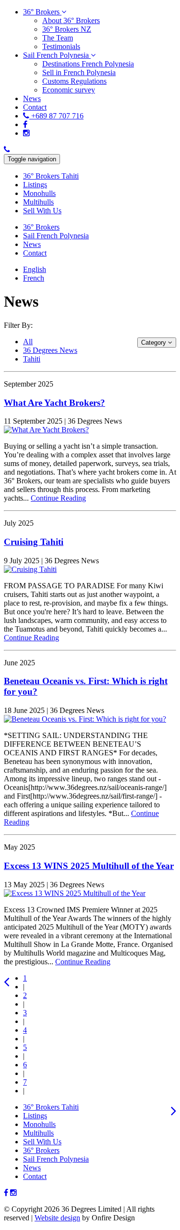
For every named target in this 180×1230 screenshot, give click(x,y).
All (28, 341)
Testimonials (61, 46)
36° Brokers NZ (66, 29)
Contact (35, 1176)
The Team (57, 38)
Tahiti (31, 359)
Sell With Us (42, 1142)
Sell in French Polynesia (79, 72)
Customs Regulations (74, 81)
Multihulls (38, 1133)
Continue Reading (58, 498)
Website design (57, 1218)
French (33, 278)
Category (154, 342)
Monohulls (39, 1124)
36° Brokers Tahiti (51, 1107)
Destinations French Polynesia (88, 64)
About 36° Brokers (71, 20)
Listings (35, 1116)
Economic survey (68, 90)
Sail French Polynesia (56, 1159)
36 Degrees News (50, 350)
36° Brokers (41, 1150)
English (34, 269)
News (32, 1168)
